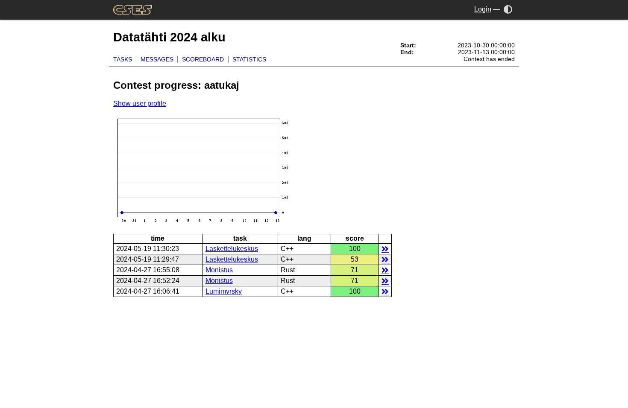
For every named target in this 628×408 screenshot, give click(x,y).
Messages (157, 59)
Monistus (219, 270)
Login (482, 9)
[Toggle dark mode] (508, 9)
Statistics (249, 59)
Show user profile (139, 103)
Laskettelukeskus (231, 248)
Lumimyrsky (223, 291)
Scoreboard (203, 59)
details (385, 248)
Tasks (122, 59)
